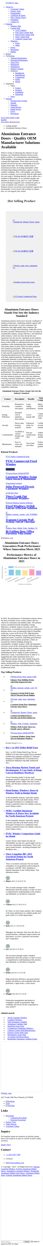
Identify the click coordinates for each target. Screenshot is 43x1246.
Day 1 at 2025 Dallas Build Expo (22, 747)
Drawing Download (18, 1120)
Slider (17, 45)
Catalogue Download (19, 1118)
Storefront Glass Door (16, 1026)
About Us (9, 7)
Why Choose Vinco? (18, 18)
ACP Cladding (20, 30)
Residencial (19, 73)
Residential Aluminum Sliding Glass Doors (20, 1172)
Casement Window (8, 1169)
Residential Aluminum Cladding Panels (22, 1039)
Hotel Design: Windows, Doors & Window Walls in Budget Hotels (22, 791)
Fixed (17, 43)
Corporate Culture (17, 9)
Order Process (16, 107)
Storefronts (15, 50)
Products (9, 24)
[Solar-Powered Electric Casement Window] (14, 483)
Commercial (19, 77)
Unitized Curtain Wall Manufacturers (21, 1030)
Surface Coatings (17, 69)
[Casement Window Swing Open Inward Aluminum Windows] (17, 473)
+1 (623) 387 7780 (13, 1155)
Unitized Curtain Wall (23, 39)
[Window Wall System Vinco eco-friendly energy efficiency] (25, 724)
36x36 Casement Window (17, 1018)
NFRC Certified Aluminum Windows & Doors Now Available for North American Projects (22, 813)
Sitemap (36, 1167)
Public (17, 79)
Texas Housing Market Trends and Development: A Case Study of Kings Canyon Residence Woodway (24, 770)
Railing (13, 52)
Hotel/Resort (20, 75)
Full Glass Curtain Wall (24, 33)
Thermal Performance (19, 58)
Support (9, 99)
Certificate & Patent (18, 15)
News (13, 97)
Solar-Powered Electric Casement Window (20, 487)
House (17, 82)
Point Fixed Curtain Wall (24, 35)
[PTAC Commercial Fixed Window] (18, 457)
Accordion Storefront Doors (18, 1037)
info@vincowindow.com (15, 1163)
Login (17, 118)
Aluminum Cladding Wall (17, 1024)
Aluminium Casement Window (18, 1171)
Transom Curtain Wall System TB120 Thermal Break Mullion (20, 522)
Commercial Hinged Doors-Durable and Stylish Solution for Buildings (23, 718)
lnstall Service (16, 109)
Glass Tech (15, 62)
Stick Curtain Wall (22, 37)
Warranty (14, 105)
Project (8, 54)
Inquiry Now (6, 1145)
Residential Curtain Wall (17, 1035)
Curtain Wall (15, 28)
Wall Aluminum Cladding (17, 1022)
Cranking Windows (15, 1020)
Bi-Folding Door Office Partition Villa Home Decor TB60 (20, 533)
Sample (13, 103)
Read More (10, 469)
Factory (18, 88)
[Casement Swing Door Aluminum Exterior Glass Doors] (24, 701)
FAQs (13, 111)
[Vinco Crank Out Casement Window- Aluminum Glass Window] (12, 493)
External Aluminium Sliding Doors (19, 1175)
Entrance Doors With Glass (18, 1033)
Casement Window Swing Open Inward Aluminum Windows (21, 479)
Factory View (16, 11)
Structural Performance (19, 60)
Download (15, 114)
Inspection (19, 94)
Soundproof (15, 67)
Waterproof (15, 65)
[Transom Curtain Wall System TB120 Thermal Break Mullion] (23, 517)
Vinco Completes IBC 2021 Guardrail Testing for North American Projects (19, 856)
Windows (14, 41)
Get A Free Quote (7, 118)
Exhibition (14, 20)
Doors (13, 47)
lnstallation (19, 92)
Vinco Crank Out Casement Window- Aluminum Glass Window (21, 498)
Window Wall (16, 26)
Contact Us (15, 22)
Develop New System (19, 101)
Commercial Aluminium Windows (20, 1028)
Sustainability (16, 13)
